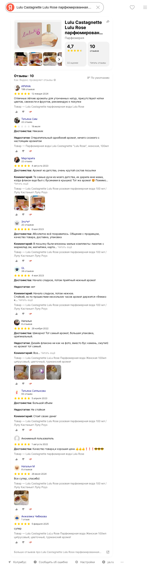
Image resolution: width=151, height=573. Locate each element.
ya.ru (110, 562)
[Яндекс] (10, 7)
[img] (22, 93)
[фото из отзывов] (21, 203)
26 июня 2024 (39, 473)
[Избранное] (132, 7)
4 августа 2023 (40, 165)
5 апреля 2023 (39, 398)
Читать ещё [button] (21, 183)
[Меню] (145, 7)
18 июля (36, 126)
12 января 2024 (40, 93)
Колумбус (19, 562)
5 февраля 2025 (40, 523)
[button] (21, 59)
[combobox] (53, 7)
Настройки (87, 562)
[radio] (16, 112)
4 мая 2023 (38, 275)
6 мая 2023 (38, 229)
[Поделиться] (107, 21)
